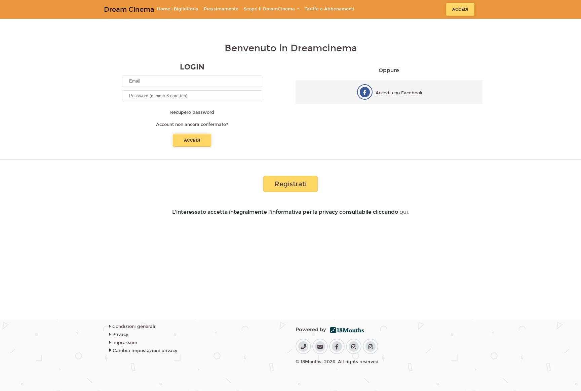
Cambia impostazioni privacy (145, 350)
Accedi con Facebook (399, 93)
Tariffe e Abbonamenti (329, 9)
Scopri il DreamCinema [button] (270, 9)
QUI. (404, 212)
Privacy (119, 334)
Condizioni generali (133, 326)
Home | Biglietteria (177, 9)
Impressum (124, 342)
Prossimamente (221, 9)
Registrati (290, 184)
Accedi (460, 9)
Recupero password (192, 112)
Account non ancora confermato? (192, 124)
